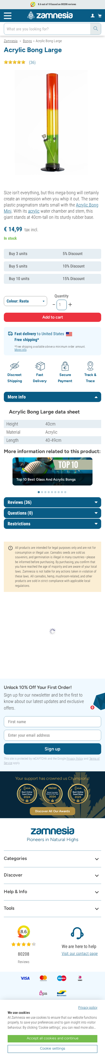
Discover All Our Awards (52, 811)
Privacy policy (87, 1007)
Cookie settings (52, 1048)
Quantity (62, 296)
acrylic (34, 211)
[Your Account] (93, 15)
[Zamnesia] (50, 15)
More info (21, 349)
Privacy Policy (75, 758)
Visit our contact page (80, 953)
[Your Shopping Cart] (100, 15)
